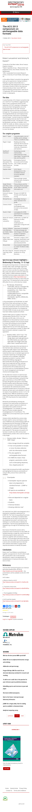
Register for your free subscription (10, 778)
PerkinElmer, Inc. (7, 644)
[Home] (16, 5)
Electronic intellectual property (11, 693)
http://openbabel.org (20, 277)
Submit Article (14, 788)
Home (7, 788)
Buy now (6, 768)
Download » (15, 729)
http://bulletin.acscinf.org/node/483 (12, 571)
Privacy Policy (23, 788)
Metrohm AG (6, 637)
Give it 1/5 (3, 610)
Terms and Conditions (20, 790)
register (10, 619)
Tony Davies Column (16, 38)
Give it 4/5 (7, 610)
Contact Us (9, 790)
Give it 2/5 (4, 610)
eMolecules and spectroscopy (11, 666)
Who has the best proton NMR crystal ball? (14, 655)
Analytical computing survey (10, 710)
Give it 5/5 (8, 610)
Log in (4, 619)
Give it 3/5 (5, 610)
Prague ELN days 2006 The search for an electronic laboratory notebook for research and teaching (16, 673)
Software (13, 617)
